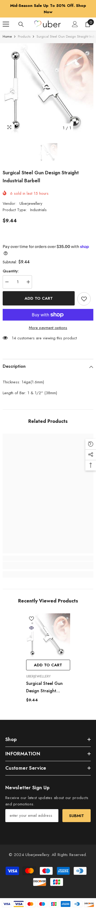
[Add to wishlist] (84, 298)
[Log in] (75, 24)
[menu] (6, 24)
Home (7, 36)
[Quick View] (31, 628)
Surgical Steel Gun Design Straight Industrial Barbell (44, 687)
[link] (48, 565)
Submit (76, 816)
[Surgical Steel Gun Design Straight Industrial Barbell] (48, 635)
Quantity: (11, 271)
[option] (48, 8)
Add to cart (39, 298)
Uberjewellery (30, 203)
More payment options (48, 328)
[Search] (21, 24)
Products (24, 36)
